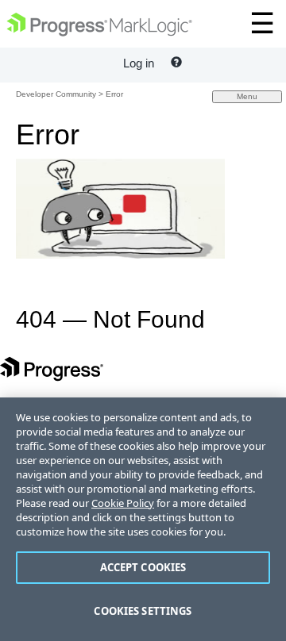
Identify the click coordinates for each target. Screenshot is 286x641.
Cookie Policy (122, 503)
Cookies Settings (142, 611)
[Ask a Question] (176, 62)
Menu (247, 96)
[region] (143, 519)
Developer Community (56, 94)
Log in (138, 63)
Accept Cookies (143, 567)
